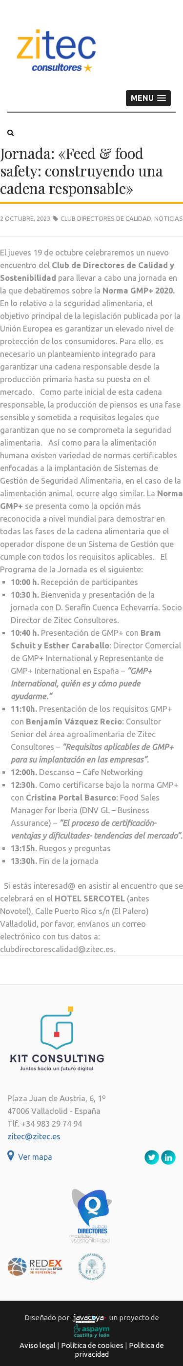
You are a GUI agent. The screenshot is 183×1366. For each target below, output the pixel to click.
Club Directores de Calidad (106, 218)
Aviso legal (38, 1345)
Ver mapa (33, 1156)
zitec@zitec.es (34, 1136)
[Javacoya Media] (89, 1318)
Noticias (168, 218)
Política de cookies (92, 1345)
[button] (148, 98)
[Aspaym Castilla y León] (91, 1330)
